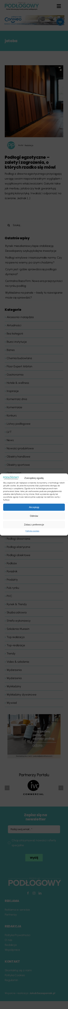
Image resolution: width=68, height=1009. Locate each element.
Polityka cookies (32, 531)
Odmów (34, 516)
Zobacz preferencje (34, 524)
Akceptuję (34, 507)
